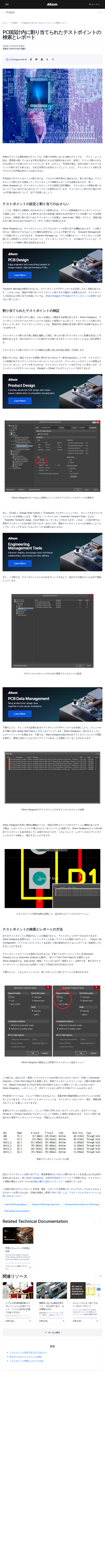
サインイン (94, 4)
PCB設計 (10, 12)
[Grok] (53, 59)
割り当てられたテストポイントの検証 (26, 1356)
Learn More (20, 275)
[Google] (47, 59)
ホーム (5, 23)
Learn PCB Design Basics (15, 1204)
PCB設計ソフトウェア (62, 1177)
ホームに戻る (54, 1332)
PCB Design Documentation (17, 1211)
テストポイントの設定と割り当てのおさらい (28, 1352)
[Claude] (42, 59)
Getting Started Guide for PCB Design (82, 1204)
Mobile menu (7, 4)
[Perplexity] (36, 59)
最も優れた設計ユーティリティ (50, 1181)
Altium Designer (33, 1177)
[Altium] (52, 4)
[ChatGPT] (31, 59)
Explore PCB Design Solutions (45, 1204)
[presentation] (100, 1276)
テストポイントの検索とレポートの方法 (26, 1361)
